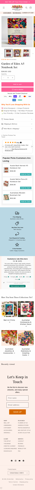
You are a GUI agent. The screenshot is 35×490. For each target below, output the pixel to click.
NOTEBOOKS (17, 13)
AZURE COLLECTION (24, 432)
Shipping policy (24, 482)
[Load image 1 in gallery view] (9, 53)
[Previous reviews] (3, 146)
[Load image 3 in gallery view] (26, 53)
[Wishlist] (1, 488)
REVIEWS (20, 443)
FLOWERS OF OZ (23, 423)
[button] (4, 8)
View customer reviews (17, 286)
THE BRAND (7, 443)
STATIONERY (7, 13)
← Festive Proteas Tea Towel (8, 136)
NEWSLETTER (22, 448)
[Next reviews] (32, 146)
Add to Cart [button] (25, 174)
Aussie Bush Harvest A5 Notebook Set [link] (19, 167)
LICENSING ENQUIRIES (10, 448)
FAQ (19, 451)
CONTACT (21, 441)
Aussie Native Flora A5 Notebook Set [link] (18, 180)
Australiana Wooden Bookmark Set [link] (17, 194)
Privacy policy (29, 479)
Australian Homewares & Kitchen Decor (25, 322)
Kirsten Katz (10, 479)
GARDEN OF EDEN (23, 425)
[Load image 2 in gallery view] (17, 53)
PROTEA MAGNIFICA (24, 427)
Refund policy (19, 479)
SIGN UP (17, 412)
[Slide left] (2, 54)
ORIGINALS (7, 432)
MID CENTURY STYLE (24, 430)
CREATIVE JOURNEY (10, 446)
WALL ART (7, 423)
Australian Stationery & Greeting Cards (26, 352)
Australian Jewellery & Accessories (8, 351)
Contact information (18, 484)
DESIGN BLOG (8, 451)
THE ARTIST (7, 441)
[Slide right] (33, 54)
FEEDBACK (21, 446)
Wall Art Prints (9, 320)
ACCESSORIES (8, 430)
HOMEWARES (7, 425)
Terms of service (13, 482)
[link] (6, 170)
